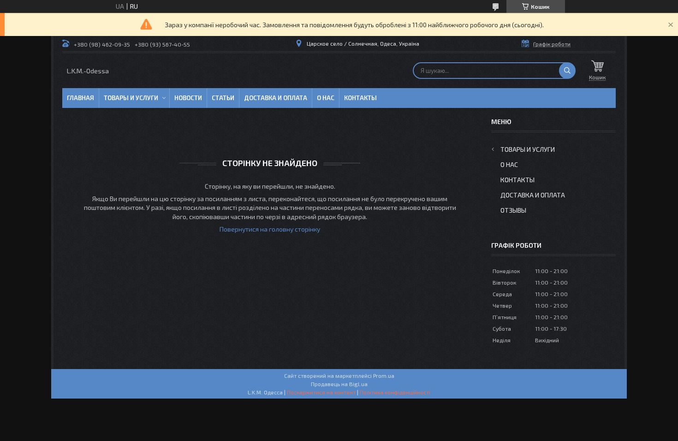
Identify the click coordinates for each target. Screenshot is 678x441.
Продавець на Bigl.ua (339, 384)
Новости (188, 97)
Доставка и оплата (275, 97)
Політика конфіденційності (395, 392)
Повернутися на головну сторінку (270, 229)
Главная (80, 97)
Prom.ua (383, 375)
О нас (325, 97)
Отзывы (513, 210)
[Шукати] (567, 70)
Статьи (223, 97)
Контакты (360, 97)
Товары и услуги (131, 97)
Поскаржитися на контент (321, 392)
